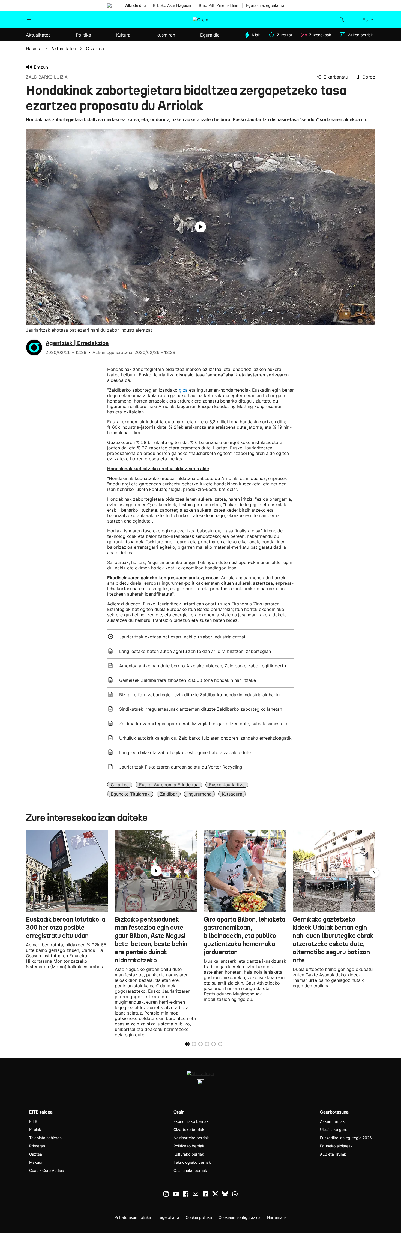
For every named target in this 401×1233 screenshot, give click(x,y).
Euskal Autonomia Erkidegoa (169, 784)
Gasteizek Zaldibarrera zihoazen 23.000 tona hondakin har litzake (187, 680)
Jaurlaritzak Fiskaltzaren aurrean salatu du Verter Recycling (180, 767)
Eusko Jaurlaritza (227, 784)
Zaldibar (168, 794)
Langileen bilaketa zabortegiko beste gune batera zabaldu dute (185, 752)
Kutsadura (232, 794)
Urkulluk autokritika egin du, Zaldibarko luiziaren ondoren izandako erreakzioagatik (205, 738)
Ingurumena (199, 794)
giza (183, 390)
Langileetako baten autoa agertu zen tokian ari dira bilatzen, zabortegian (195, 651)
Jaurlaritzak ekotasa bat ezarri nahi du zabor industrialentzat (182, 637)
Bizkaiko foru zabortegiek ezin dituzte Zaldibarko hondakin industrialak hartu (199, 694)
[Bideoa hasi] (200, 226)
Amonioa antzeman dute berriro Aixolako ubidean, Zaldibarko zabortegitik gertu (202, 665)
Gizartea (120, 784)
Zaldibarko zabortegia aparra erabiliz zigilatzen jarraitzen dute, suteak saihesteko (204, 723)
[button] (374, 873)
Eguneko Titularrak (130, 794)
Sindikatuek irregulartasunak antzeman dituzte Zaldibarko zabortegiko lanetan (200, 709)
